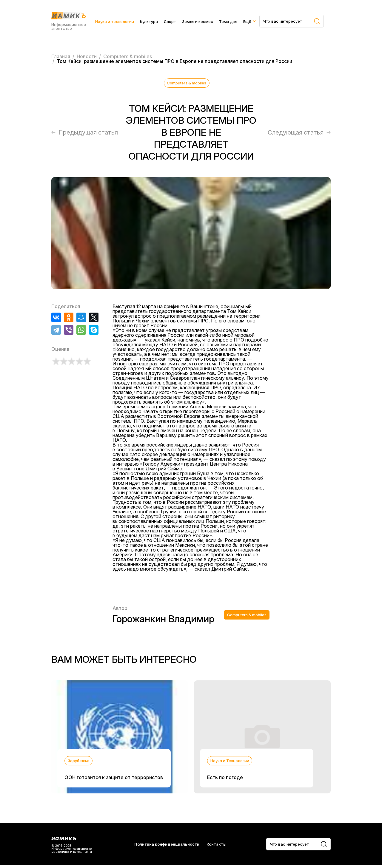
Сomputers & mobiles (186, 83)
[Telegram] (56, 330)
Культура (149, 21)
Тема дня (228, 21)
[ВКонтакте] (56, 317)
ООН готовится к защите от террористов (113, 777)
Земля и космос (197, 21)
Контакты (217, 844)
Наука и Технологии (229, 760)
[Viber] (68, 330)
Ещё (247, 21)
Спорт (170, 21)
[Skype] (93, 330)
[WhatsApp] (81, 330)
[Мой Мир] (81, 317)
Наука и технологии (114, 21)
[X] (93, 317)
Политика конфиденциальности (166, 844)
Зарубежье (79, 760)
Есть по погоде (225, 777)
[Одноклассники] (68, 317)
